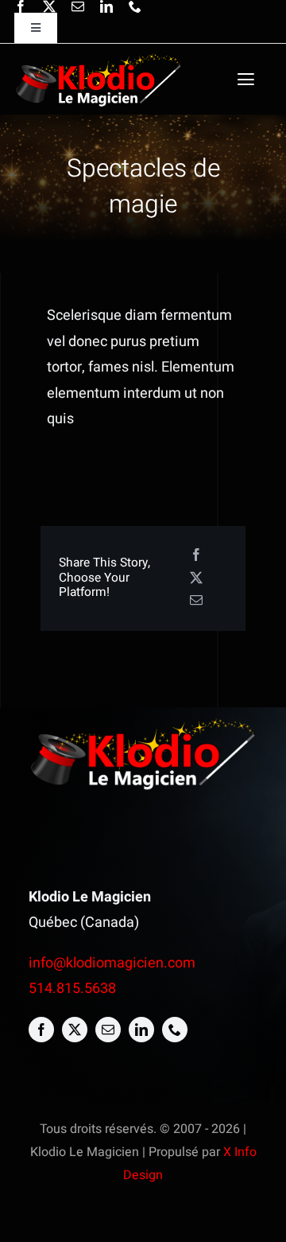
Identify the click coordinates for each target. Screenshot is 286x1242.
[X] (196, 578)
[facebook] (20, 6)
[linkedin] (106, 6)
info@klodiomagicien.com (112, 963)
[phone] (135, 6)
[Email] (196, 601)
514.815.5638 (72, 988)
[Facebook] (196, 555)
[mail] (78, 6)
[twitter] (49, 6)
